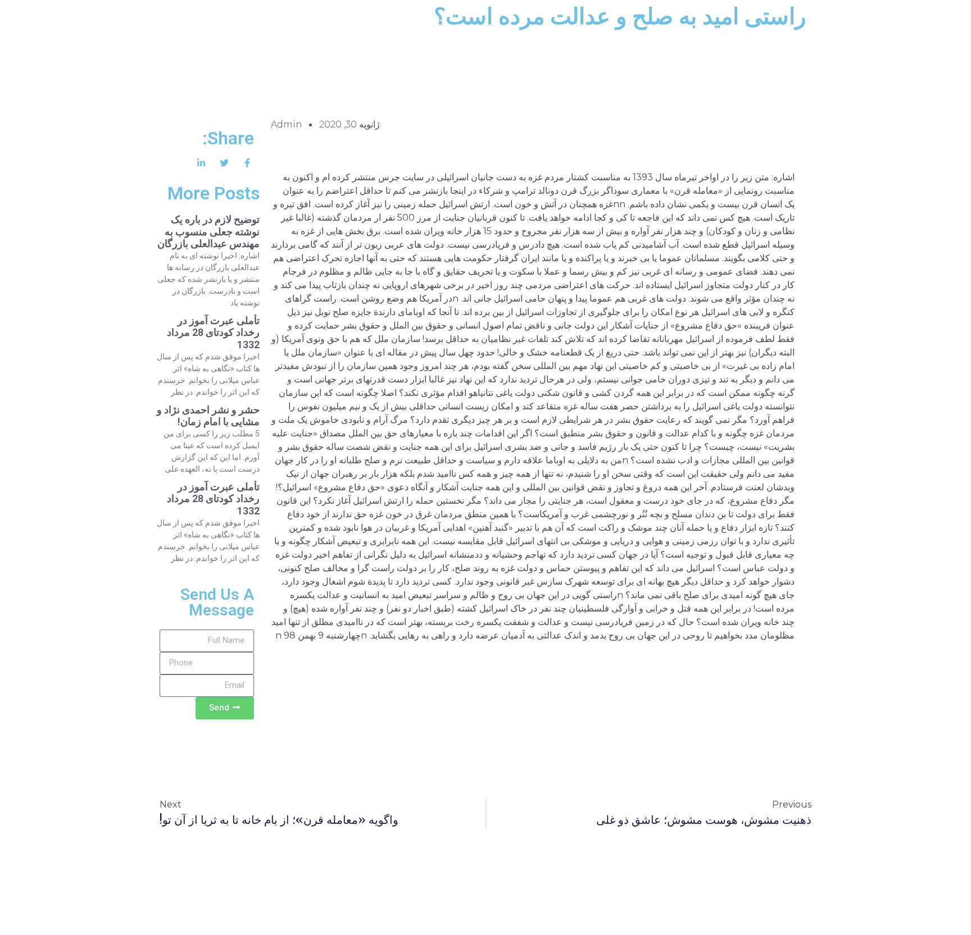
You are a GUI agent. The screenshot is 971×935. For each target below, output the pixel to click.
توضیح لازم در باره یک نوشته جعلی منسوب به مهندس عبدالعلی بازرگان (208, 231)
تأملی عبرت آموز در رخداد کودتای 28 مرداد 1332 (213, 332)
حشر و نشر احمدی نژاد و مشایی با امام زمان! (208, 416)
